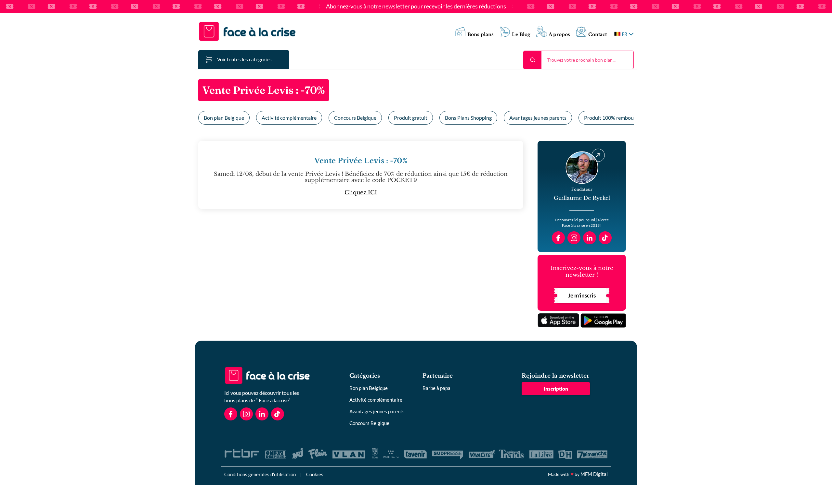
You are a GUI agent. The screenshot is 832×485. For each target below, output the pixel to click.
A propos (559, 34)
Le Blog (521, 34)
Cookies (314, 474)
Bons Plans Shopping (468, 118)
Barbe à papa (436, 388)
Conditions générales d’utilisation (260, 474)
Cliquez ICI (360, 192)
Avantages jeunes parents (537, 118)
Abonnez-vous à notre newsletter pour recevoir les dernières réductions (416, 6)
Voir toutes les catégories (244, 59)
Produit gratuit (410, 118)
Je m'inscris (582, 295)
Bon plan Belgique (224, 118)
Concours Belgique (355, 118)
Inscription (556, 389)
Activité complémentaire (289, 118)
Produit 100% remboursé (612, 118)
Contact (597, 34)
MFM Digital (594, 474)
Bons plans (480, 34)
